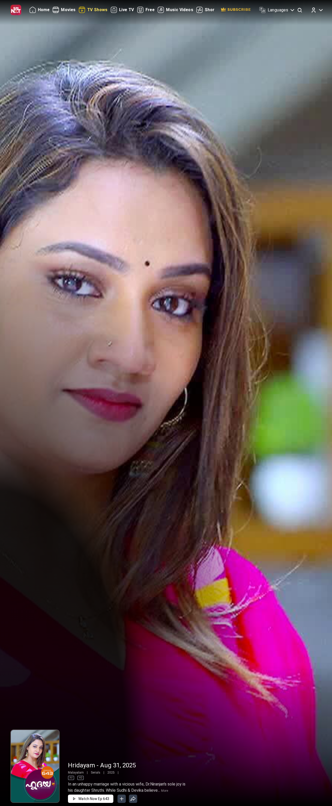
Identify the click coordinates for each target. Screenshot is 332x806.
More (164, 791)
